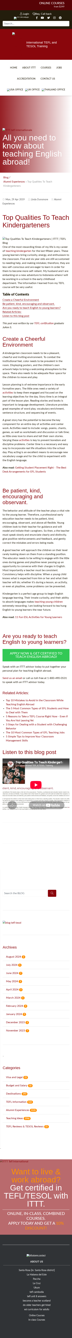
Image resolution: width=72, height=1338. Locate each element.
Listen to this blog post (16, 316)
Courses (46, 68)
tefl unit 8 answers (36, 1296)
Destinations (16, 1093)
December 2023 (17, 1022)
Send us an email (12, 678)
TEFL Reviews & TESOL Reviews (27, 1126)
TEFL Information (19, 1102)
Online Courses (51, 3)
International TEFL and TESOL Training (41, 44)
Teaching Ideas (17, 1118)
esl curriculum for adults (36, 1309)
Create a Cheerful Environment (21, 300)
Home (13, 68)
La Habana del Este (37, 1275)
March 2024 (14, 997)
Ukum (37, 1288)
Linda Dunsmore (39, 199)
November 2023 (17, 1030)
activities (8, 392)
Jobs (59, 68)
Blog (6, 177)
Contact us (48, 79)
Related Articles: (12, 312)
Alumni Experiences (14, 181)
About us (36, 1262)
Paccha (36, 1279)
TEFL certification (44, 323)
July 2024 (13, 965)
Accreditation (26, 79)
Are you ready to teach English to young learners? (32, 308)
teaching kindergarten (18, 251)
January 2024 (15, 1014)
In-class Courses (36, 1320)
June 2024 (13, 973)
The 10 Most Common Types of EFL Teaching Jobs (35, 732)
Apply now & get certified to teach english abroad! (36, 655)
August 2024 (15, 956)
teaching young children (49, 601)
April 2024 (13, 989)
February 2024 (16, 1006)
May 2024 (13, 981)
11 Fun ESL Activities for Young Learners (38, 617)
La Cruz (37, 1283)
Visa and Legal (16, 1077)
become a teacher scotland (37, 1301)
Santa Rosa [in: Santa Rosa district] (37, 1270)
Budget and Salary (18, 1085)
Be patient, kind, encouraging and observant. (29, 304)
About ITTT (29, 68)
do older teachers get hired (37, 1305)
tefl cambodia (37, 1292)
